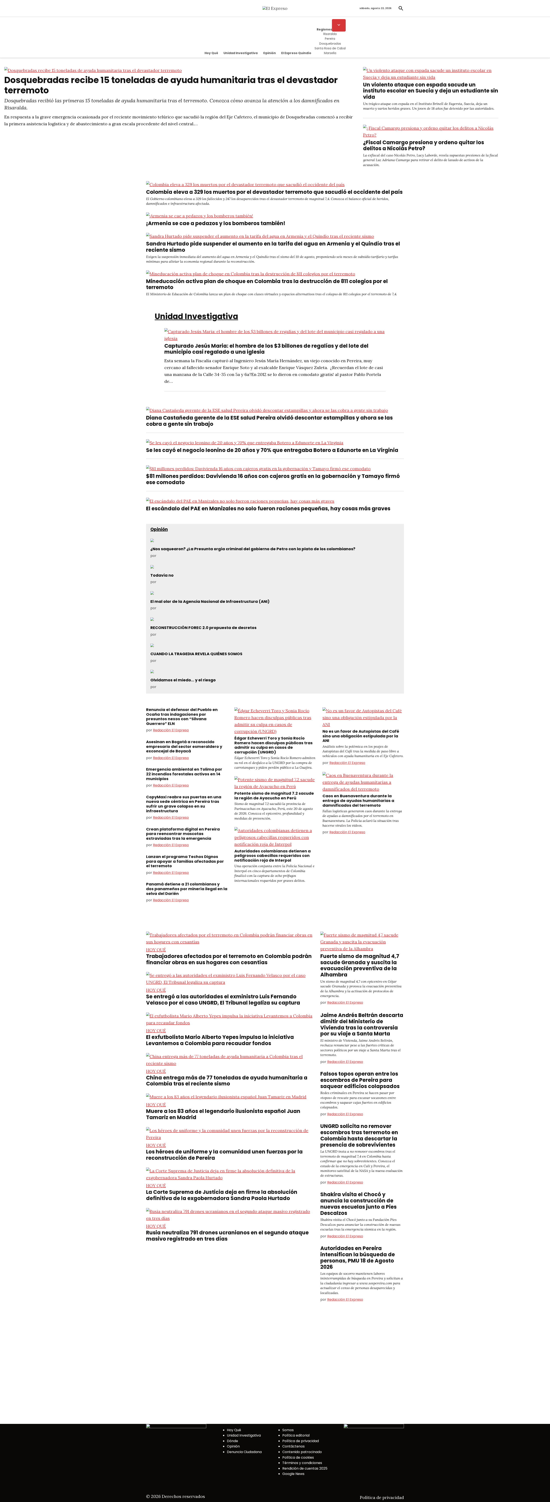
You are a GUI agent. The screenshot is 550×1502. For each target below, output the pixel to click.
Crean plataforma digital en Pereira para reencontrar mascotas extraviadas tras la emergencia (183, 833)
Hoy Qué (211, 53)
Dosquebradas (330, 43)
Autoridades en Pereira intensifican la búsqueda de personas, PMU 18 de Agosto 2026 (357, 1257)
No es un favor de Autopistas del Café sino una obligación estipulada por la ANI (360, 736)
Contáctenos (293, 1446)
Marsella (330, 53)
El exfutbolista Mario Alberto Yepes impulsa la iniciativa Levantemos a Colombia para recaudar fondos (220, 1040)
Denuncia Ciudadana (244, 1451)
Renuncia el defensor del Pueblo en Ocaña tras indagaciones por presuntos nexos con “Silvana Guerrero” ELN (182, 716)
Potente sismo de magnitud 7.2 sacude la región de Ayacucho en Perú (274, 796)
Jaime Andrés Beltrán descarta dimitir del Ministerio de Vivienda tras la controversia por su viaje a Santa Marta (361, 1024)
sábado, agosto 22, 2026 (375, 8)
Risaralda (330, 34)
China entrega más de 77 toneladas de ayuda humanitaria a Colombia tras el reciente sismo (226, 1080)
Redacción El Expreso (171, 730)
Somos (288, 1430)
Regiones (324, 29)
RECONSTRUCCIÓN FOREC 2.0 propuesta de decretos (203, 627)
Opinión (269, 53)
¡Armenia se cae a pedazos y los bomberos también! (215, 223)
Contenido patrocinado (302, 1451)
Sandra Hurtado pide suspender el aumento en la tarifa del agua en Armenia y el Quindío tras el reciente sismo (273, 246)
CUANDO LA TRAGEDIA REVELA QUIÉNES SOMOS (196, 653)
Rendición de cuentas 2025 (304, 1468)
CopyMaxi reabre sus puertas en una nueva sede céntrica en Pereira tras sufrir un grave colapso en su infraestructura (183, 804)
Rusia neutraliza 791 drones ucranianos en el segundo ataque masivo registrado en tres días (227, 1235)
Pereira (330, 38)
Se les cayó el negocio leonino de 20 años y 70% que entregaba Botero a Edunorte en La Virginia (272, 450)
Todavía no (162, 575)
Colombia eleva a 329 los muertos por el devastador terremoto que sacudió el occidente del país (274, 192)
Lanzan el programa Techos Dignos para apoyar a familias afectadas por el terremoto (185, 861)
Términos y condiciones (302, 1462)
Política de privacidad (300, 1440)
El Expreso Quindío (296, 53)
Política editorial (296, 1435)
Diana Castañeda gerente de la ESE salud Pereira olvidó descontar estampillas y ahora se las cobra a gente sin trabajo (269, 420)
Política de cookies (298, 1457)
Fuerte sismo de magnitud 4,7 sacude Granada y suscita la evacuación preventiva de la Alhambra (359, 965)
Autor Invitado (169, 608)
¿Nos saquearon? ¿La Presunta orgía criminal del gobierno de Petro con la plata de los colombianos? (252, 549)
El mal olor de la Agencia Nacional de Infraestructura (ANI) (210, 601)
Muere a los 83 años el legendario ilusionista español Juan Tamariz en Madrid (223, 1114)
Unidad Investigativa (240, 53)
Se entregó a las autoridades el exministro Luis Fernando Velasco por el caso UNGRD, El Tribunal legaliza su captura (223, 999)
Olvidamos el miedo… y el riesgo (183, 680)
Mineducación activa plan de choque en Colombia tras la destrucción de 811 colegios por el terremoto (267, 284)
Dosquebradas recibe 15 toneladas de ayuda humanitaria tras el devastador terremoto (171, 85)
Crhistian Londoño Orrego (179, 660)
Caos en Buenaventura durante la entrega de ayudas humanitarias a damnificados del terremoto (358, 800)
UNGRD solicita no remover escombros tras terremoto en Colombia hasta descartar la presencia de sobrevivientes (359, 1135)
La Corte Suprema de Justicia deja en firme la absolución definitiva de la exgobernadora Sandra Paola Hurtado (221, 1195)
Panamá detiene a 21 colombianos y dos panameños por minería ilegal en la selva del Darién (186, 888)
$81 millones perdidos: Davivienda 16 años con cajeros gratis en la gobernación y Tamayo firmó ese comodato (273, 479)
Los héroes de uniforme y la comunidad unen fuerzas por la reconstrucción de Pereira (224, 1154)
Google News (293, 1473)
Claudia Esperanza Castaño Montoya (188, 581)
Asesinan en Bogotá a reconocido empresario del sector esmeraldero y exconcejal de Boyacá (184, 746)
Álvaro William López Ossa (179, 555)
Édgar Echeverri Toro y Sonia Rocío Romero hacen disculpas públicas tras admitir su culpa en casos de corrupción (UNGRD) (273, 745)
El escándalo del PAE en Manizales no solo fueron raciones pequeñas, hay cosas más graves (268, 508)
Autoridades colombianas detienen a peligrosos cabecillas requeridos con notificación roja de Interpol (272, 855)
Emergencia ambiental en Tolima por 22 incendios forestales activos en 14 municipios (184, 774)
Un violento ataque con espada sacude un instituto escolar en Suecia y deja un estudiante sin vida (430, 91)
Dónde (232, 1440)
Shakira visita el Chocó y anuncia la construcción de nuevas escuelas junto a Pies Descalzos (358, 1203)
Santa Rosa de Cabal (330, 48)
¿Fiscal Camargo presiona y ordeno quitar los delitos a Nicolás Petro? (423, 145)
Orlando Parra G (171, 686)
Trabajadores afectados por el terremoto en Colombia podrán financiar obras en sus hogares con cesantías (229, 959)
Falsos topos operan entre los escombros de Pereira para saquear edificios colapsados (360, 1080)
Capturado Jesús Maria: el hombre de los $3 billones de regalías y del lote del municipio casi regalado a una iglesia (266, 349)
